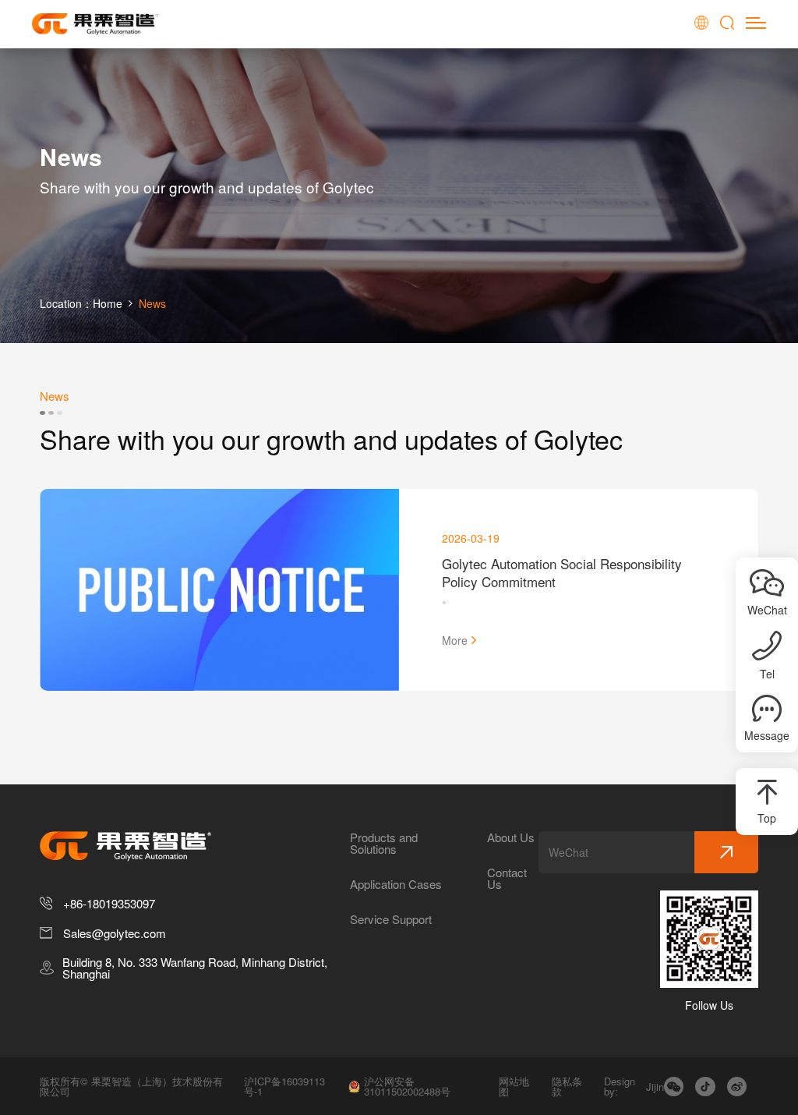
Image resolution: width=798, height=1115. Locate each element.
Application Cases (396, 884)
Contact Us (507, 878)
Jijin (655, 1086)
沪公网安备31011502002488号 (407, 1086)
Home (107, 303)
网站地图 (514, 1086)
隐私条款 (567, 1086)
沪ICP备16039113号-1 (284, 1086)
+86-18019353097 (109, 903)
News (152, 303)
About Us (511, 837)
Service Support (391, 919)
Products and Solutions (384, 843)
